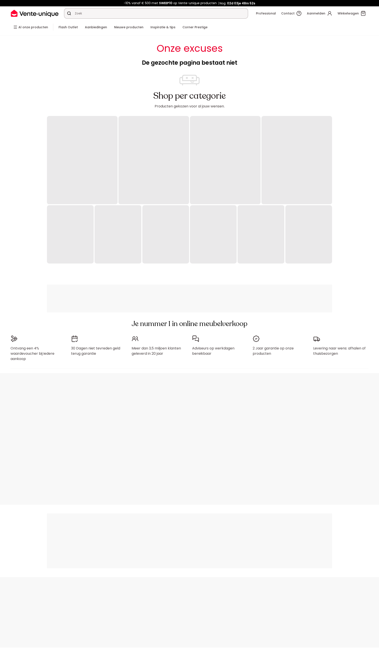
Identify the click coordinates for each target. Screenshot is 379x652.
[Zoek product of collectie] (69, 13)
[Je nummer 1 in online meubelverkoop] (35, 13)
